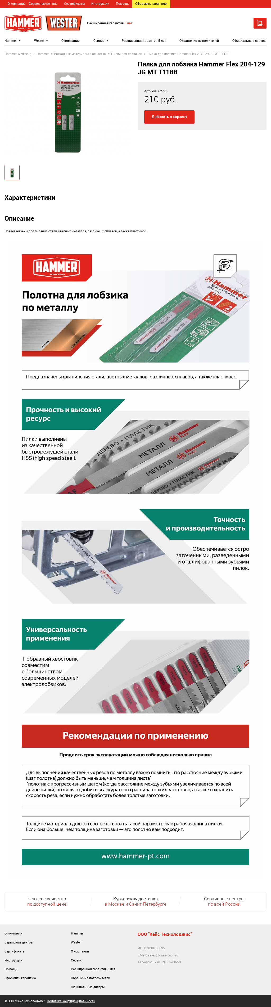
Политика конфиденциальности (71, 1001)
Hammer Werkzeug (17, 54)
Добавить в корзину (169, 116)
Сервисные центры (43, 4)
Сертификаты (74, 4)
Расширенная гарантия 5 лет (144, 41)
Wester (39, 41)
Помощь (122, 4)
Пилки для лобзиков (126, 54)
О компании (17, 4)
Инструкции (100, 4)
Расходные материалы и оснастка (80, 54)
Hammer (10, 41)
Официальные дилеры (249, 41)
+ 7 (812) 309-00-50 (166, 962)
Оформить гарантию (151, 4)
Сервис (98, 41)
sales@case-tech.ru (163, 955)
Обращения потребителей (199, 41)
